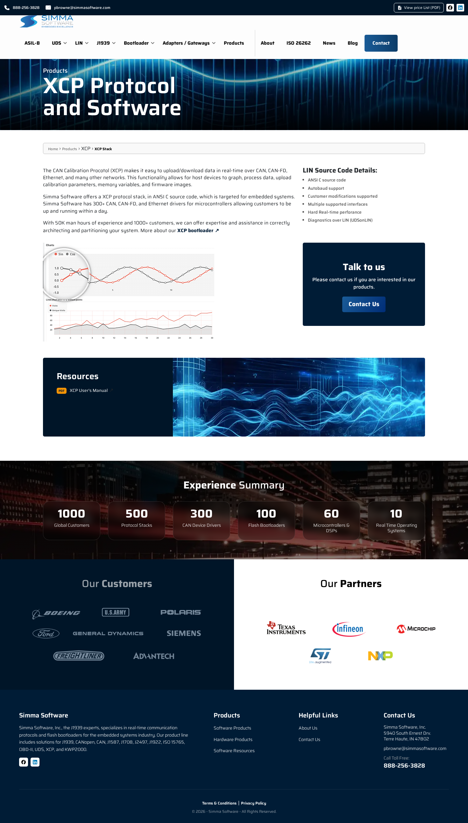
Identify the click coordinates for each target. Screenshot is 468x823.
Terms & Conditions (219, 803)
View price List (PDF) (422, 7)
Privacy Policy (253, 803)
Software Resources (234, 750)
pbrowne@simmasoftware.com (82, 7)
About (267, 43)
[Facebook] (450, 7)
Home (53, 149)
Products (234, 43)
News (329, 43)
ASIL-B (32, 43)
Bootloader (136, 43)
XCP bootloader (195, 230)
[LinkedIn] (460, 7)
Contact (381, 43)
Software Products (232, 727)
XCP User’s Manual (89, 390)
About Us (308, 727)
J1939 (103, 43)
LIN (79, 43)
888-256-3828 (26, 7)
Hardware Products (233, 739)
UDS (56, 43)
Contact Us (364, 304)
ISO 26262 (299, 43)
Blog (353, 43)
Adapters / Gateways (186, 43)
